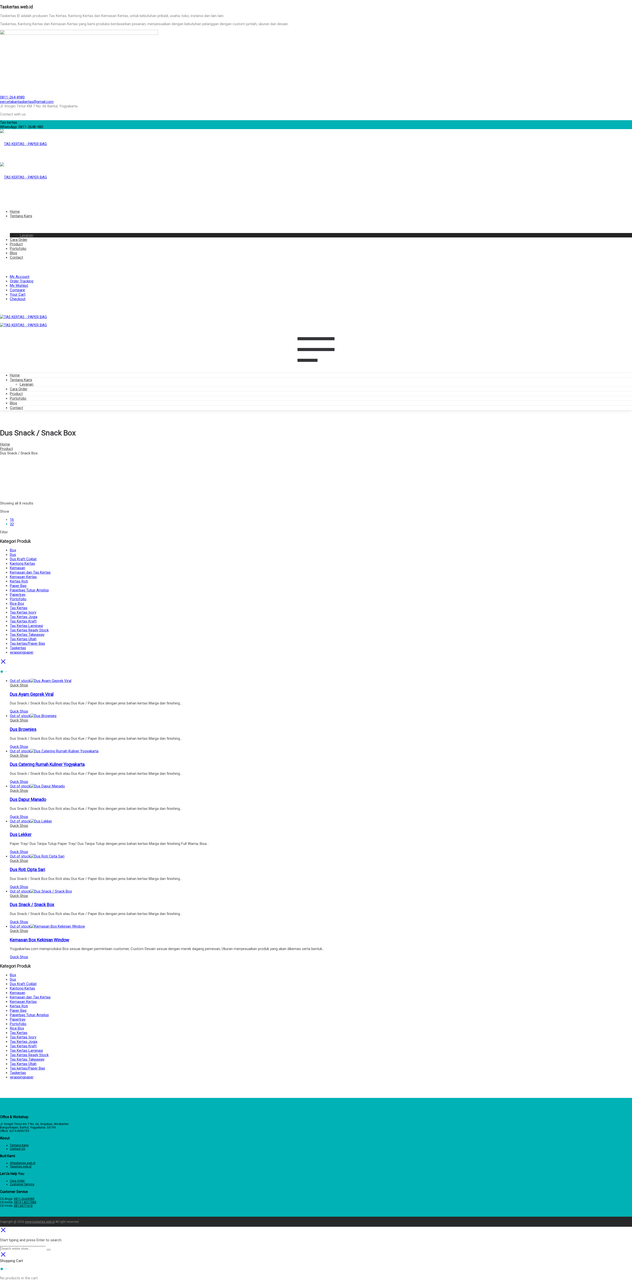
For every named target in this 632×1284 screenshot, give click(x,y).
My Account (19, 276)
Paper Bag (18, 586)
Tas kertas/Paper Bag (27, 643)
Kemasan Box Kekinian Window (39, 939)
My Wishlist (19, 285)
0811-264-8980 (12, 97)
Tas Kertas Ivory (23, 612)
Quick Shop (19, 685)
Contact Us (17, 1148)
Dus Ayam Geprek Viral (32, 694)
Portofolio (18, 398)
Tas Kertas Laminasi (26, 625)
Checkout (17, 299)
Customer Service (22, 1184)
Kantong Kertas (22, 563)
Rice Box (17, 603)
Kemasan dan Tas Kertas (30, 572)
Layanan (26, 384)
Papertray (17, 594)
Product (16, 393)
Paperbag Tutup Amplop (29, 590)
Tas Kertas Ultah (23, 639)
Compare (17, 290)
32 (12, 524)
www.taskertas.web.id (40, 1222)
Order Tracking (21, 281)
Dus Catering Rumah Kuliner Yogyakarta (47, 764)
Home (15, 375)
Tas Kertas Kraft (23, 621)
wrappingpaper (22, 652)
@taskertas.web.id (22, 1163)
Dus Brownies (23, 729)
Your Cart (17, 294)
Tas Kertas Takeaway (27, 634)
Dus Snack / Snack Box (32, 904)
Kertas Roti (19, 581)
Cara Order (18, 389)
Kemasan (17, 568)
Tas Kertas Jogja (23, 617)
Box (13, 550)
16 (12, 519)
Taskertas (18, 648)
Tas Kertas (18, 608)
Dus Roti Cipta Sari (27, 869)
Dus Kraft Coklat (23, 559)
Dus (13, 554)
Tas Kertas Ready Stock (29, 630)
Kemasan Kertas (23, 577)
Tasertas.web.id (20, 1166)
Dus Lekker (21, 834)
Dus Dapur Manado (28, 799)
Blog (13, 403)
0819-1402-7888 (25, 1202)
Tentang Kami (21, 380)
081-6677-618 (23, 1205)
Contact (16, 408)
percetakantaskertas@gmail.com (27, 101)
